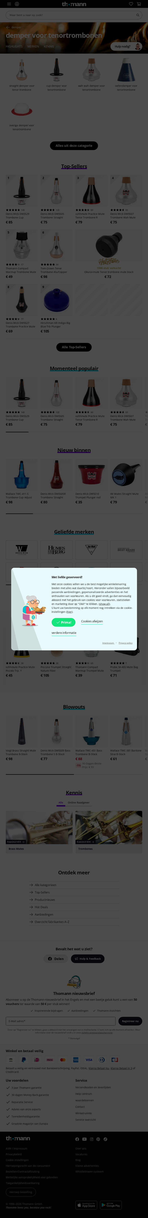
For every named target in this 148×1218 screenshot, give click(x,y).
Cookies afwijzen (92, 621)
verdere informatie (64, 633)
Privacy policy (125, 642)
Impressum (108, 642)
